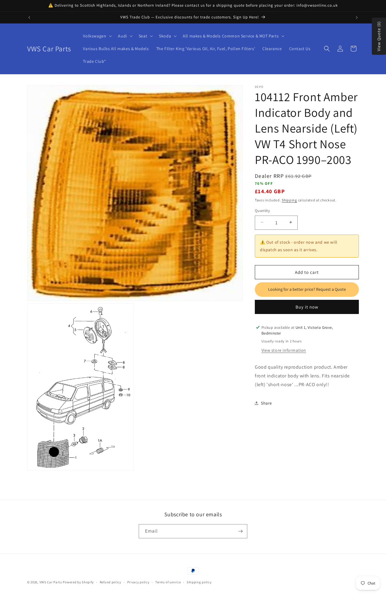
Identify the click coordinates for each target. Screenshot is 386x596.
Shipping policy (199, 582)
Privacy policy (138, 582)
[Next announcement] (356, 17)
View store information (283, 350)
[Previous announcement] (29, 17)
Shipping (289, 199)
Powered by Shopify (78, 582)
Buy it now (307, 306)
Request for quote (307, 289)
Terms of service (168, 582)
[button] (96, 36)
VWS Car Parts (51, 582)
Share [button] (266, 402)
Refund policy (110, 582)
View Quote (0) (378, 36)
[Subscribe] (240, 531)
